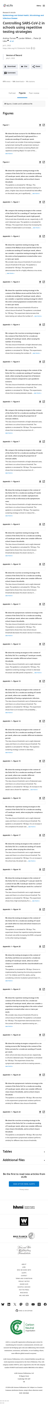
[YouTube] (33, 1305)
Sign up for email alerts (24, 1184)
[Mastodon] (21, 1305)
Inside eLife (24, 1284)
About (24, 1264)
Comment (12, 73)
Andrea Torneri (9, 38)
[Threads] (39, 1305)
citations (30, 81)
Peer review (34, 93)
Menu (39, 5)
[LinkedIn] (8, 1305)
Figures (22, 93)
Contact (24, 1276)
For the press (24, 1290)
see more (8, 153)
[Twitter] (15, 1305)
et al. (12, 41)
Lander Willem (25, 38)
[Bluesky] (2, 1305)
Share (38, 66)
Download (11, 66)
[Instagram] (27, 1305)
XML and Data (24, 1295)
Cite (25, 66)
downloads (18, 81)
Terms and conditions (24, 1278)
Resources (24, 1293)
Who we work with (24, 1270)
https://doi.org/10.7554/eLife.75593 (17, 48)
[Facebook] (45, 1305)
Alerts (24, 1273)
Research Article (9, 12)
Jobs (24, 1267)
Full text (12, 93)
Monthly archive (24, 1287)
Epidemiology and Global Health (16, 15)
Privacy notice (24, 1189)
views (6, 81)
